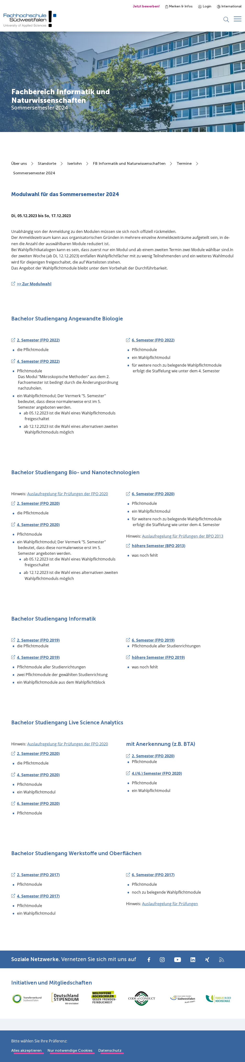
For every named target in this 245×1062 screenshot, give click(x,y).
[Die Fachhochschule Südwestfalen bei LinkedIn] (192, 959)
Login (206, 6)
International (230, 6)
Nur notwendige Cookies (69, 1050)
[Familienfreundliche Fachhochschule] (218, 998)
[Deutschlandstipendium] (65, 998)
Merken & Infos (180, 6)
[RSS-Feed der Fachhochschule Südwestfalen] (221, 959)
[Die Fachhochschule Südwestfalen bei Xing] (207, 959)
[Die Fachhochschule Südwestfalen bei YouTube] (177, 959)
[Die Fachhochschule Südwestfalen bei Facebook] (149, 959)
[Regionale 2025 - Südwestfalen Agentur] (179, 998)
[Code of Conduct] (141, 998)
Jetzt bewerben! (146, 6)
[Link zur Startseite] (30, 19)
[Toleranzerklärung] (103, 998)
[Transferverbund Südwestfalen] (26, 998)
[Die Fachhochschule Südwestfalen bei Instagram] (162, 959)
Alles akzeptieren (26, 1050)
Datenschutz (110, 1050)
